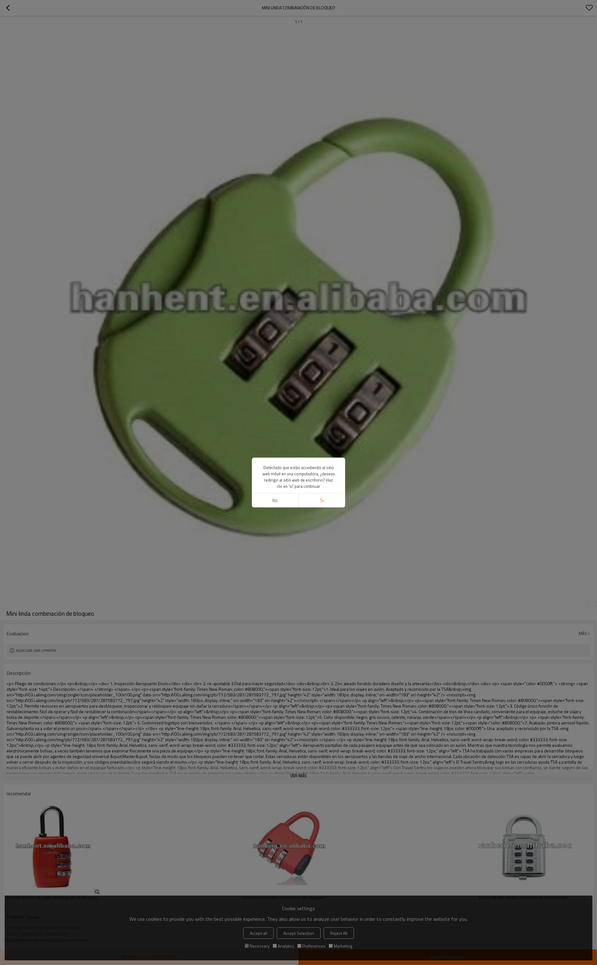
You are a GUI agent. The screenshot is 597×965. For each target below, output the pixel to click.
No (275, 500)
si (322, 500)
